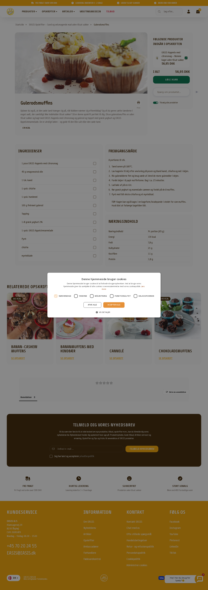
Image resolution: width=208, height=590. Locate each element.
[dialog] (104, 295)
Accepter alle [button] (114, 305)
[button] (104, 312)
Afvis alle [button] (92, 305)
